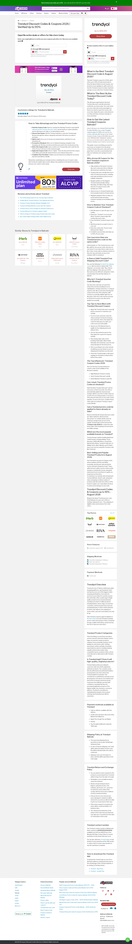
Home (17, 13)
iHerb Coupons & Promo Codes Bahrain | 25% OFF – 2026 (76, 885)
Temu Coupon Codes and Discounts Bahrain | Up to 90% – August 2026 (76, 889)
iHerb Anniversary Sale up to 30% (52, 3)
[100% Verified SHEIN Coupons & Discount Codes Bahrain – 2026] (90, 537)
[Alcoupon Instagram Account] (103, 891)
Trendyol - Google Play (97, 871)
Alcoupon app (91, 618)
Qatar (16, 898)
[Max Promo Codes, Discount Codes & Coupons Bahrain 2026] (112, 537)
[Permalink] (29, 169)
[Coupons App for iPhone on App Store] (85, 13)
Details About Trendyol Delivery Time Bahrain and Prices (37, 200)
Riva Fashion (74, 263)
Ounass (57, 263)
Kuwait (17, 890)
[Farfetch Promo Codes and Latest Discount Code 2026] (101, 537)
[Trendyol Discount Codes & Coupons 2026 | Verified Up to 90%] (48, 88)
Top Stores (91, 513)
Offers (32, 13)
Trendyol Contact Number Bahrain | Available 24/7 (35, 203)
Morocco (17, 906)
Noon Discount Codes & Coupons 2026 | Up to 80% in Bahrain (78, 892)
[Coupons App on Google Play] (82, 13)
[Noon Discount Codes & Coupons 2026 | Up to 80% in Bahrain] (57, 238)
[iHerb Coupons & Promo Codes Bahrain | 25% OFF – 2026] (22, 238)
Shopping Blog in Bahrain (47, 890)
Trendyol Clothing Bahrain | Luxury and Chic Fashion (35, 206)
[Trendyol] (101, 24)
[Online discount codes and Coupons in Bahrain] (18, 20)
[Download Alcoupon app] (48, 69)
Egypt (17, 901)
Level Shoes (74, 246)
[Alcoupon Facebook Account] (113, 891)
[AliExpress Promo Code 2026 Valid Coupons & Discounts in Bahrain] (112, 530)
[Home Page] (21, 8)
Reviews (39, 13)
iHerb (22, 244)
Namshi (40, 261)
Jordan (17, 903)
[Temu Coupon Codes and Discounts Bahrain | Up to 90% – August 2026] (40, 238)
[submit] (65, 52)
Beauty (46, 13)
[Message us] (127, 940)
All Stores (24, 13)
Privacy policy (44, 900)
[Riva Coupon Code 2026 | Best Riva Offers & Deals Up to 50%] (74, 255)
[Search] (87, 8)
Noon (57, 244)
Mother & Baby (63, 13)
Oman (16, 895)
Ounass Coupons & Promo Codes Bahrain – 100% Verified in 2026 (77, 908)
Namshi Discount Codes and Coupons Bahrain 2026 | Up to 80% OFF (78, 903)
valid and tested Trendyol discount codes (44, 129)
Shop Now (100, 36)
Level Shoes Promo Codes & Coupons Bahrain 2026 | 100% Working (77, 896)
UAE (16, 888)
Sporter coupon (45, 917)
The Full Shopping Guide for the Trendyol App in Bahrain (36, 198)
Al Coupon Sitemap (46, 893)
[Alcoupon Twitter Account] (108, 891)
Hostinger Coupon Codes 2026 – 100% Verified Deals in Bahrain (78, 900)
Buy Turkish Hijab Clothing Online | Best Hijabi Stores (35, 216)
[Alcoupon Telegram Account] (111, 894)
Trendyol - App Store (97, 869)
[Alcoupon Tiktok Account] (106, 894)
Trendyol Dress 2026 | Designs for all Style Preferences (37, 208)
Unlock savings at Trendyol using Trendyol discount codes (37, 214)
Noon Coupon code (46, 910)
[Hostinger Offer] (48, 182)
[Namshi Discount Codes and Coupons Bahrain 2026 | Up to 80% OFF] (40, 255)
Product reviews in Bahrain (46, 914)
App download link (108, 904)
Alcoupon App (75, 13)
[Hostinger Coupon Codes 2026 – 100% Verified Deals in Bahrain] (22, 255)
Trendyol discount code (47, 907)
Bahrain (17, 893)
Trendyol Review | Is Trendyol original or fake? (33, 211)
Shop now (71, 169)
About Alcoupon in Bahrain (46, 896)
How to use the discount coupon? (47, 904)
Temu (40, 246)
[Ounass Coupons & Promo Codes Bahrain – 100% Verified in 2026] (57, 255)
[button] (116, 2)
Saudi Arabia (18, 885)
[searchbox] (64, 8)
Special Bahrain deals (46, 888)
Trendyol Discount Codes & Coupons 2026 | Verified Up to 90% (78, 912)
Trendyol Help (105, 839)
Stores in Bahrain (45, 885)
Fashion (53, 13)
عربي (107, 8)
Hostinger (22, 263)
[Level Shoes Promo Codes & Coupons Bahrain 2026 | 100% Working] (74, 238)
